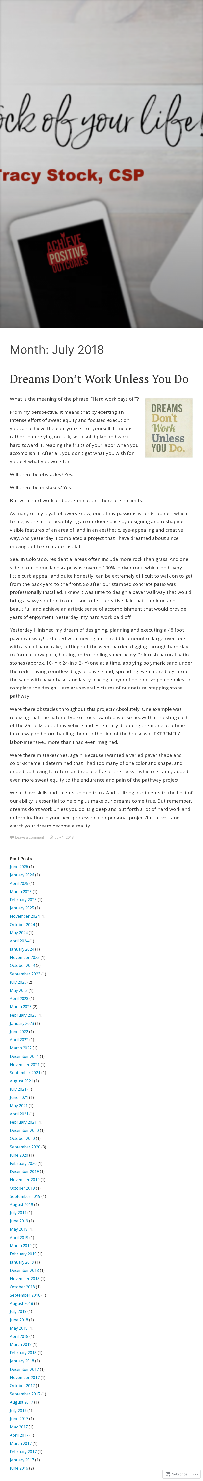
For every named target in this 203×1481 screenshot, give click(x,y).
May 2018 (19, 1328)
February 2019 (23, 1254)
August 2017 (21, 1402)
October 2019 (22, 1188)
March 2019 (21, 1245)
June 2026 (19, 866)
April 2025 (19, 883)
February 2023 (23, 1015)
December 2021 (24, 1056)
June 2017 (19, 1418)
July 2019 (18, 1212)
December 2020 (24, 1130)
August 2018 (21, 1303)
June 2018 (19, 1320)
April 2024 (19, 941)
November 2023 (25, 957)
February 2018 (23, 1352)
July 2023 (18, 982)
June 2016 (19, 1468)
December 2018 (24, 1270)
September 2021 (25, 1072)
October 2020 (22, 1138)
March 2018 (21, 1344)
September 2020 (25, 1147)
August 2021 (21, 1081)
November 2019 (25, 1179)
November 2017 (25, 1377)
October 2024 (22, 924)
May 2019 (19, 1229)
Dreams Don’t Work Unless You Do (99, 378)
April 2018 (19, 1336)
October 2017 (22, 1385)
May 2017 (19, 1427)
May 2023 (19, 990)
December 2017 (24, 1369)
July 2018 (18, 1311)
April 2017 (19, 1435)
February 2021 (23, 1122)
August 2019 (21, 1204)
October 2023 (22, 965)
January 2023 (22, 1023)
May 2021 (19, 1105)
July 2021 (18, 1089)
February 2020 (23, 1163)
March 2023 (21, 1006)
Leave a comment (29, 837)
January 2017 (22, 1460)
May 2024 (19, 932)
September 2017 (25, 1394)
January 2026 (22, 875)
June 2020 (19, 1155)
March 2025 (21, 891)
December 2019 (24, 1171)
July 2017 (18, 1410)
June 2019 (19, 1221)
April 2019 (19, 1237)
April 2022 (19, 1039)
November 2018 (25, 1278)
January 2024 (22, 949)
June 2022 (19, 1031)
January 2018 (22, 1361)
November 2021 (25, 1064)
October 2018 (22, 1287)
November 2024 (25, 916)
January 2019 (22, 1262)
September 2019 (25, 1196)
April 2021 (19, 1114)
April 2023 (19, 998)
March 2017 (21, 1443)
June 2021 (19, 1097)
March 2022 (21, 1048)
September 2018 (25, 1295)
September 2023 (25, 974)
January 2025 (22, 908)
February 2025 (23, 899)
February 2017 (23, 1451)
